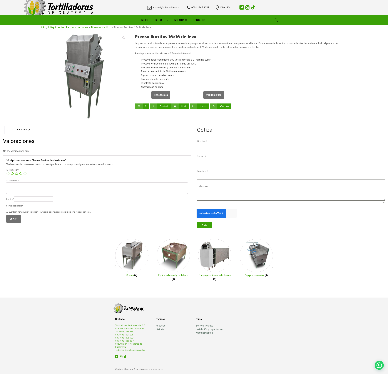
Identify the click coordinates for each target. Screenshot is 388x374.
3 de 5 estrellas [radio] (16, 173)
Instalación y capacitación (209, 329)
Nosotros (180, 20)
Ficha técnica (161, 94)
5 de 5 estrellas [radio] (25, 173)
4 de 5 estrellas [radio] (21, 173)
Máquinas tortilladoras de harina (68, 27)
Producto (160, 20)
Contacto (199, 20)
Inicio (144, 20)
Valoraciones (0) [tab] (21, 130)
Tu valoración (12, 181)
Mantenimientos (204, 332)
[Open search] (276, 20)
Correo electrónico (14, 206)
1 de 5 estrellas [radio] (8, 173)
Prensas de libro (101, 27)
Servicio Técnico (204, 325)
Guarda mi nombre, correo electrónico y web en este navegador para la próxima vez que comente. (50, 212)
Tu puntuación (12, 170)
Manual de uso (213, 94)
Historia (160, 329)
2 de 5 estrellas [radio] (12, 173)
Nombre (10, 199)
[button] (123, 38)
